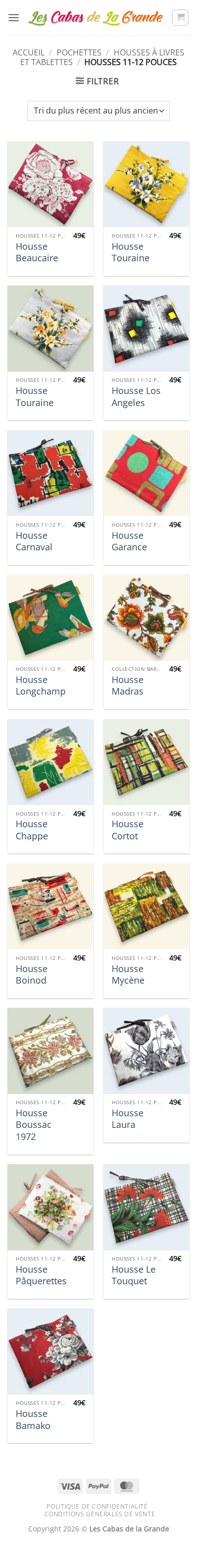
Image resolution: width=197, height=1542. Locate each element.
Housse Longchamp (41, 685)
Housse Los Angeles (136, 396)
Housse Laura (127, 1118)
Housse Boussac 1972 (34, 1125)
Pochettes (79, 52)
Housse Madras (127, 685)
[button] (14, 17)
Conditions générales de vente (100, 1514)
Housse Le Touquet (134, 1275)
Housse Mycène (128, 974)
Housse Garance (129, 541)
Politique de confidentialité (96, 1506)
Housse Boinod (31, 974)
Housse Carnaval (34, 541)
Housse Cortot (127, 829)
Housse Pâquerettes (41, 1275)
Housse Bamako (33, 1419)
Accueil (28, 52)
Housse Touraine (131, 252)
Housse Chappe (32, 829)
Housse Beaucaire (37, 252)
